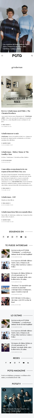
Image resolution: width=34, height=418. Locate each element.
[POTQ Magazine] (17, 55)
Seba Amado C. (7, 124)
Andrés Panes (7, 143)
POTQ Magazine (7, 160)
